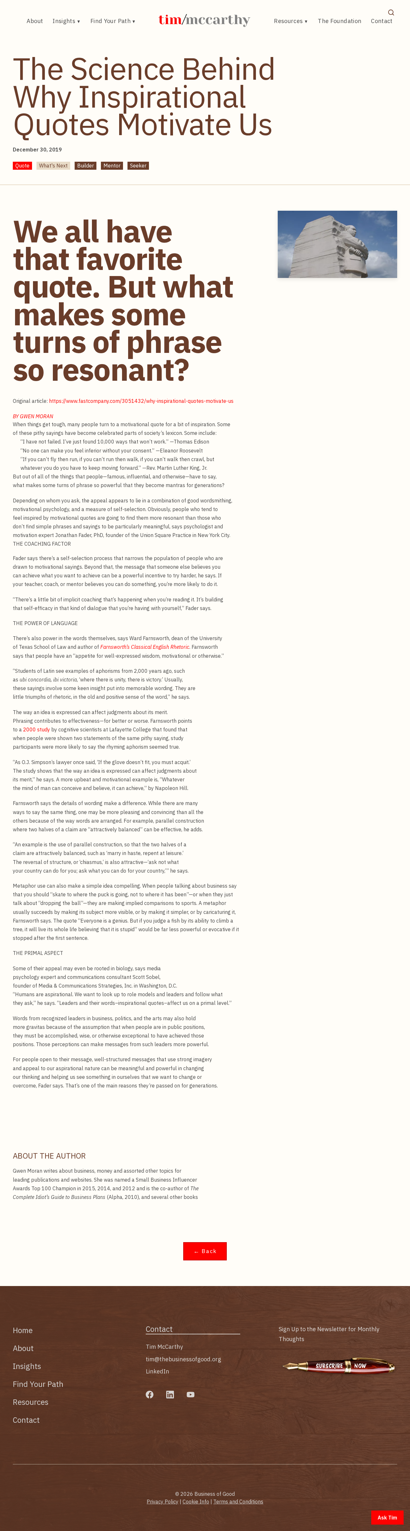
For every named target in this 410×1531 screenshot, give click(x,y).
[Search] (391, 12)
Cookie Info (196, 1501)
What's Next (53, 165)
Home (23, 1330)
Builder (85, 165)
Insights (64, 21)
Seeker (138, 165)
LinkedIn (157, 1371)
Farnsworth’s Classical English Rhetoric (144, 647)
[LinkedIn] (170, 1394)
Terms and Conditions (238, 1501)
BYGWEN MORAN (33, 416)
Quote (22, 165)
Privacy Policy (162, 1501)
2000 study (36, 729)
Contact (382, 21)
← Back (205, 1251)
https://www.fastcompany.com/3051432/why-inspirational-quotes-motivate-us (141, 401)
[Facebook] (149, 1394)
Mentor (111, 165)
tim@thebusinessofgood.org (183, 1359)
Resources (288, 21)
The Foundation (339, 21)
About (35, 21)
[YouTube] (190, 1394)
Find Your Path (110, 21)
